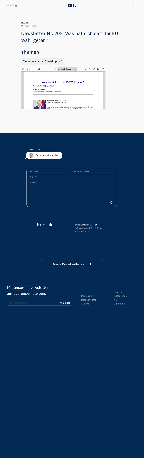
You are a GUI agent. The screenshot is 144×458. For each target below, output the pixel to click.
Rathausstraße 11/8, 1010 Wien (89, 228)
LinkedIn (118, 303)
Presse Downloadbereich (69, 264)
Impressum (87, 295)
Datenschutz (88, 299)
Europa (24, 22)
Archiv (84, 303)
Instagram (119, 295)
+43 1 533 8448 (82, 231)
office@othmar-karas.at (86, 225)
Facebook (119, 292)
